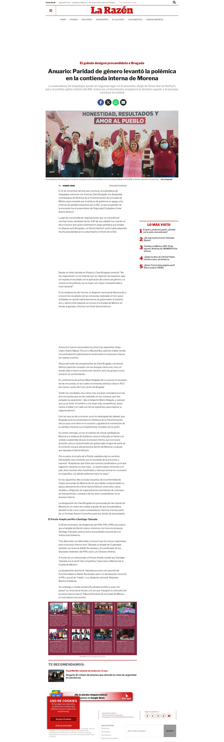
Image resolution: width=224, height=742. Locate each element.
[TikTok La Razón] (163, 716)
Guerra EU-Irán (64, 2)
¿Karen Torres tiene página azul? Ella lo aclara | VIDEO (159, 266)
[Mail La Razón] (123, 102)
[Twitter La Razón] (108, 102)
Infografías (102, 19)
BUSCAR (169, 731)
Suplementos (135, 19)
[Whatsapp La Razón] (116, 102)
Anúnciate (105, 731)
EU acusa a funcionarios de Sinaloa (102, 2)
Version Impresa (154, 19)
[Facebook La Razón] (100, 102)
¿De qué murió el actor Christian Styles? (159, 239)
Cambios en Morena (79, 2)
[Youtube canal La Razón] (169, 716)
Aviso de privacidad (63, 725)
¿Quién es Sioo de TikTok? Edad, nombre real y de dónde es (159, 258)
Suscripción (106, 735)
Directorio (105, 728)
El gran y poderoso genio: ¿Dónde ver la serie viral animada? (159, 230)
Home (63, 19)
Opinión (74, 19)
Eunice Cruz (69, 186)
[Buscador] (174, 2)
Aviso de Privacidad (109, 738)
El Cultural (118, 19)
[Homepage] (112, 10)
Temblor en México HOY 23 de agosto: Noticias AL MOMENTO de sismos (160, 248)
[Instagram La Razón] (158, 716)
